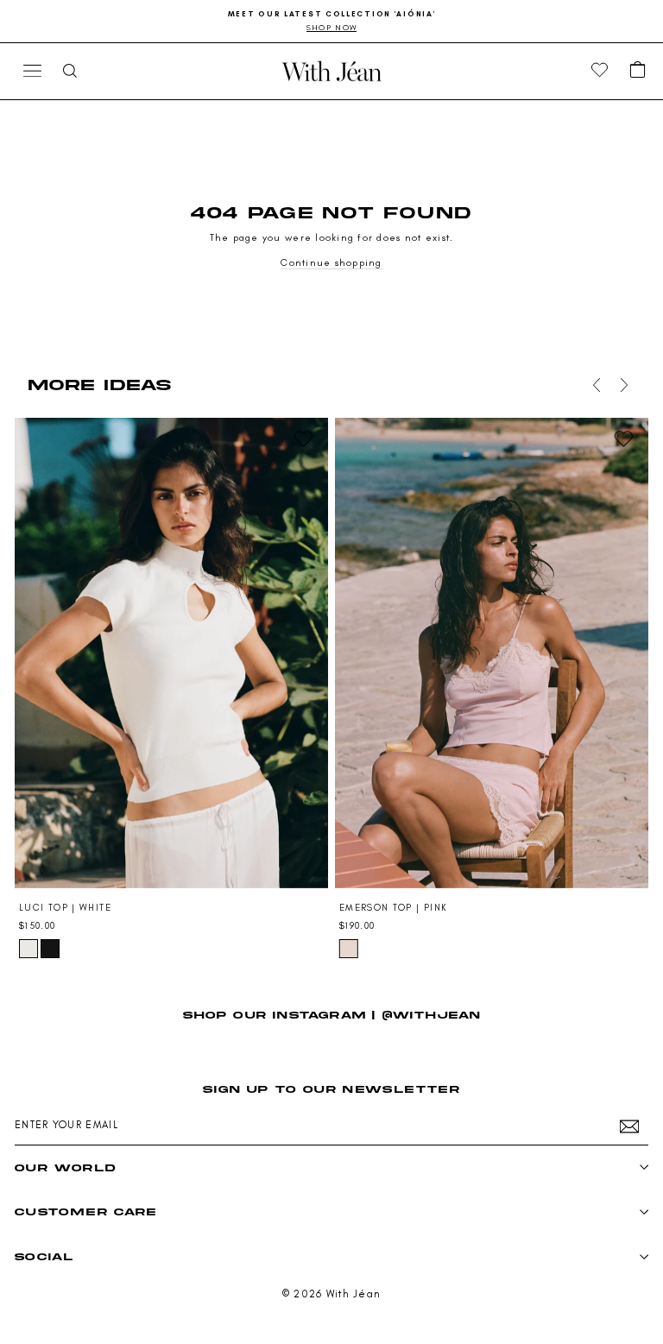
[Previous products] (593, 385)
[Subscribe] (629, 1126)
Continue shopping (331, 262)
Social (44, 1256)
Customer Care (86, 1211)
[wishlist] (600, 71)
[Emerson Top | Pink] (491, 653)
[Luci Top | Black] (50, 948)
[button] (638, 71)
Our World (65, 1167)
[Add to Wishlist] (303, 438)
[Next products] (621, 385)
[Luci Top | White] (171, 653)
